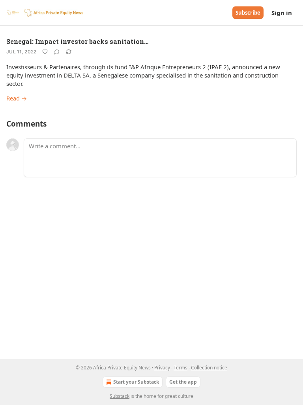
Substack (119, 396)
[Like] (45, 52)
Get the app (183, 382)
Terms (180, 367)
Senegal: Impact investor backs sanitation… (77, 41)
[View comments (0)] (57, 52)
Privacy (162, 367)
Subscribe (248, 12)
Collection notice (209, 367)
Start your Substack (136, 382)
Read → (16, 98)
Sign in (281, 13)
